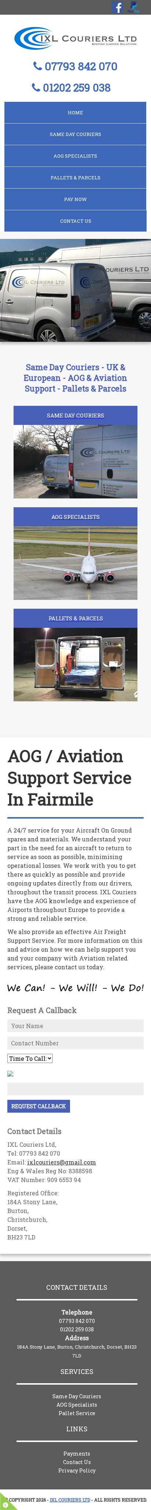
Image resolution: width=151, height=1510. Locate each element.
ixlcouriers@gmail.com (61, 1162)
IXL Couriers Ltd (70, 1500)
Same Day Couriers (76, 1396)
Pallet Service (77, 1413)
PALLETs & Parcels (75, 177)
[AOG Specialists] (75, 535)
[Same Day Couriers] (75, 434)
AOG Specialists (76, 1404)
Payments (76, 1453)
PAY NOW (75, 199)
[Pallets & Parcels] (75, 637)
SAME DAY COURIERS (75, 134)
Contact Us (75, 221)
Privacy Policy (77, 1470)
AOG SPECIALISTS (75, 156)
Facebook (117, 7)
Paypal (133, 7)
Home (75, 112)
